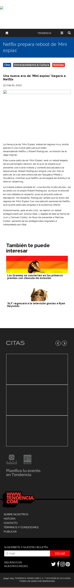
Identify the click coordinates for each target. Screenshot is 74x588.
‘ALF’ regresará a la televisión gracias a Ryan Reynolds (36, 305)
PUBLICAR (10, 531)
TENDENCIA (44, 33)
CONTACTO (11, 522)
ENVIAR (60, 553)
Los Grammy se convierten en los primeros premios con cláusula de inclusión (35, 277)
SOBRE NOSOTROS (16, 514)
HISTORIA (10, 518)
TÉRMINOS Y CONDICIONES (21, 527)
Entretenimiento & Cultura (31, 65)
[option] (37, 400)
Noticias (58, 65)
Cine (7, 65)
